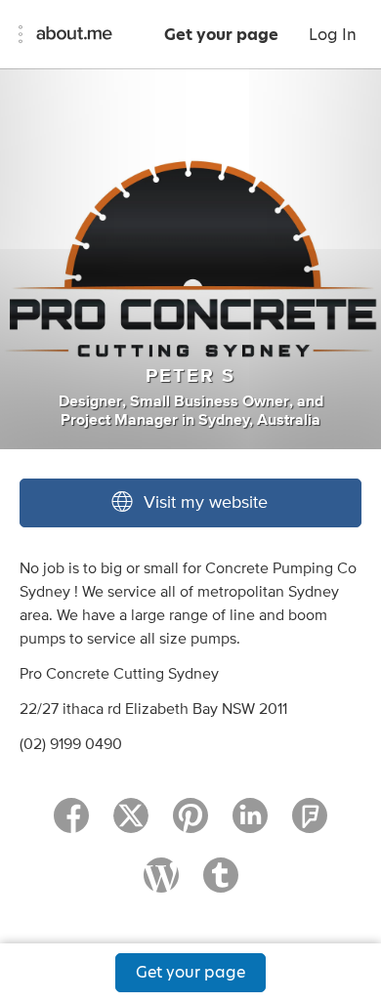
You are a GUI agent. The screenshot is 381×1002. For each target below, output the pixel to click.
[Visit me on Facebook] (71, 824)
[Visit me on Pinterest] (190, 824)
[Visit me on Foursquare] (309, 824)
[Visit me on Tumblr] (220, 883)
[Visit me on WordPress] (161, 883)
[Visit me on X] (130, 824)
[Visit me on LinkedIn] (250, 824)
